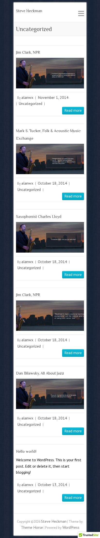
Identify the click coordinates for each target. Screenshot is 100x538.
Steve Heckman (29, 11)
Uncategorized (30, 103)
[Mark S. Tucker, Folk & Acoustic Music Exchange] (50, 159)
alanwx (27, 97)
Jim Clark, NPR (28, 52)
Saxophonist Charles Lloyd (38, 216)
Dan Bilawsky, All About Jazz (40, 373)
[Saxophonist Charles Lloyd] (50, 237)
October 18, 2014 (52, 183)
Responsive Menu (81, 13)
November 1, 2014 (53, 97)
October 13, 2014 (52, 484)
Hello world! (26, 451)
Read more (73, 110)
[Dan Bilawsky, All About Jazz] (50, 394)
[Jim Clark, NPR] (50, 73)
